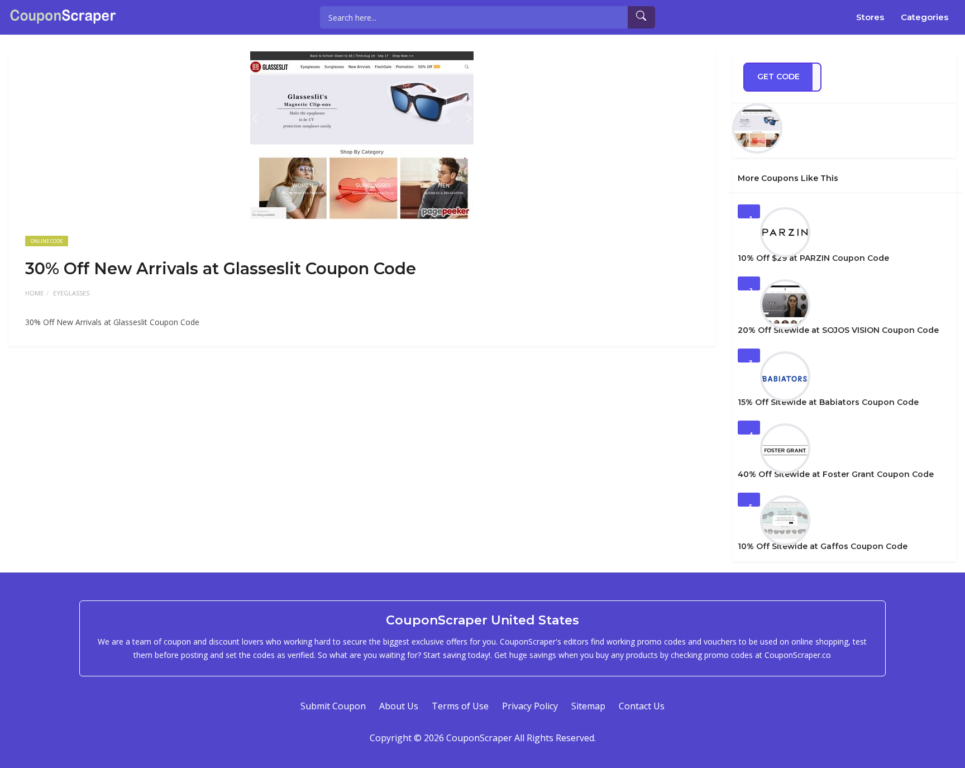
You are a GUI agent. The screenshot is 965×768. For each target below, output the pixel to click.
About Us (398, 706)
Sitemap (588, 706)
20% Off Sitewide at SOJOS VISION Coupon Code (838, 330)
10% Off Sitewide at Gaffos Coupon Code (822, 546)
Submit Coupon (333, 706)
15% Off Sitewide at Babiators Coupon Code (828, 402)
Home (34, 293)
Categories (924, 17)
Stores (870, 17)
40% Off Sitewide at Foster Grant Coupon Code (836, 474)
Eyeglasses (71, 293)
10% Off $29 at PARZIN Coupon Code (813, 258)
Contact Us (642, 706)
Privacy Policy (530, 706)
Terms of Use (460, 706)
